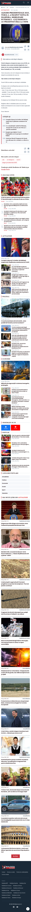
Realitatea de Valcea (17, 885)
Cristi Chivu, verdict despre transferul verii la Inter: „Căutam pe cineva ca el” (14, 732)
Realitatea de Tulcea (6, 897)
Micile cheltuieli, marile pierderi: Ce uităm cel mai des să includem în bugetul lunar (20, 408)
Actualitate (12, 7)
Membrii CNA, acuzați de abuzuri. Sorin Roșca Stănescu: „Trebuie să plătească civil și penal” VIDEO (15, 553)
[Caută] (23, 3)
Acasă (4, 7)
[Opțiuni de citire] (27, 909)
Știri (7, 7)
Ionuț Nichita (26, 728)
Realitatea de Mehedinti (7, 892)
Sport (5, 223)
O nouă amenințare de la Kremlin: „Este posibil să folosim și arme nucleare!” (13, 322)
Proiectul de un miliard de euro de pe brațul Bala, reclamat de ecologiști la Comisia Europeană (15, 703)
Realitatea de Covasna (6, 885)
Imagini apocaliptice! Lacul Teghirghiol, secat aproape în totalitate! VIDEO (17, 133)
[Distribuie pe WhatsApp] (25, 49)
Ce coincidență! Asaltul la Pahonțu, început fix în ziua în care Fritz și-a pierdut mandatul (16, 127)
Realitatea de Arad (16, 895)
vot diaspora (10, 160)
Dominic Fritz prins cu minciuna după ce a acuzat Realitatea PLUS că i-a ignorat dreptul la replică (21, 354)
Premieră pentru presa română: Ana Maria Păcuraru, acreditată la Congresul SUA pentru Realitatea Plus (14, 761)
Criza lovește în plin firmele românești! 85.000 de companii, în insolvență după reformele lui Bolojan (20, 416)
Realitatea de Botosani (18, 888)
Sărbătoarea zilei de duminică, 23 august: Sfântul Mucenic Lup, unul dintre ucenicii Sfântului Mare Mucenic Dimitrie (16, 227)
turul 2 (18, 160)
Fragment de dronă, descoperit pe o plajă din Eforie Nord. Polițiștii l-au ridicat (14, 613)
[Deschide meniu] (28, 3)
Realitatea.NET (5, 883)
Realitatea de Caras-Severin (19, 892)
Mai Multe (15, 856)
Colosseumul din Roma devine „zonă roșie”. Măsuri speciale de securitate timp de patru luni (15, 850)
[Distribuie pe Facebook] (28, 46)
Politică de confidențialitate (22, 872)
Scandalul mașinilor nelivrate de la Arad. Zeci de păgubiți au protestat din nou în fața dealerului (15, 820)
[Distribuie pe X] (28, 49)
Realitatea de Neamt (6, 895)
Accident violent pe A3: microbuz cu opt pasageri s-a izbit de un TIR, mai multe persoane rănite (15, 213)
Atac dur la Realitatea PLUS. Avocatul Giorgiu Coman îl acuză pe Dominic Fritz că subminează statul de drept (20, 338)
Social (2, 201)
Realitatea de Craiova (15, 890)
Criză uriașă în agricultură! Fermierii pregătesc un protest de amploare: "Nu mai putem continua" (15, 584)
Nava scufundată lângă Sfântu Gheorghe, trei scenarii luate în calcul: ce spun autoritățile (14, 642)
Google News (5, 169)
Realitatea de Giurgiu (16, 897)
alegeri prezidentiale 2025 (9, 162)
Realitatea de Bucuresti (7, 888)
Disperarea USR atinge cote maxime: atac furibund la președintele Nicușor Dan (14, 524)
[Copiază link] (25, 46)
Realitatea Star (23, 883)
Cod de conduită (5, 874)
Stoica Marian (26, 668)
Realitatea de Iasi (5, 890)
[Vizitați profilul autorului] (2, 47)
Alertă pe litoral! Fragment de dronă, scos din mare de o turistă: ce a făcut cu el (17, 140)
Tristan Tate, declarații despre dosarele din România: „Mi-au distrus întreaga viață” (15, 791)
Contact (3, 872)
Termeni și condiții (11, 872)
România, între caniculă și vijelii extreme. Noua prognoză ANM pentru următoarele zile (16, 205)
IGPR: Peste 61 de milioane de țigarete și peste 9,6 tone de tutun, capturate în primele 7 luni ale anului (20, 292)
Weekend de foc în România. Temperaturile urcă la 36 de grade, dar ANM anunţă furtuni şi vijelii (15, 672)
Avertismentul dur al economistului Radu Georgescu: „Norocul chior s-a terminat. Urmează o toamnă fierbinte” (20, 400)
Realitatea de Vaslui (16, 47)
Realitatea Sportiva (14, 883)
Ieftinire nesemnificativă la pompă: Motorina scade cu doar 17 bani (20, 391)
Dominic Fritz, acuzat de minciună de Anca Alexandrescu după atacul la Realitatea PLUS (20, 346)
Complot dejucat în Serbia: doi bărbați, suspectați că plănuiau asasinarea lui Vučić (17, 121)
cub (3, 160)
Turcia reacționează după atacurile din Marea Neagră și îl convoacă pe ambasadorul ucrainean (21, 329)
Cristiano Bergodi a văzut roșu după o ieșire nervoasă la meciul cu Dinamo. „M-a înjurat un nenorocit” (16, 220)
